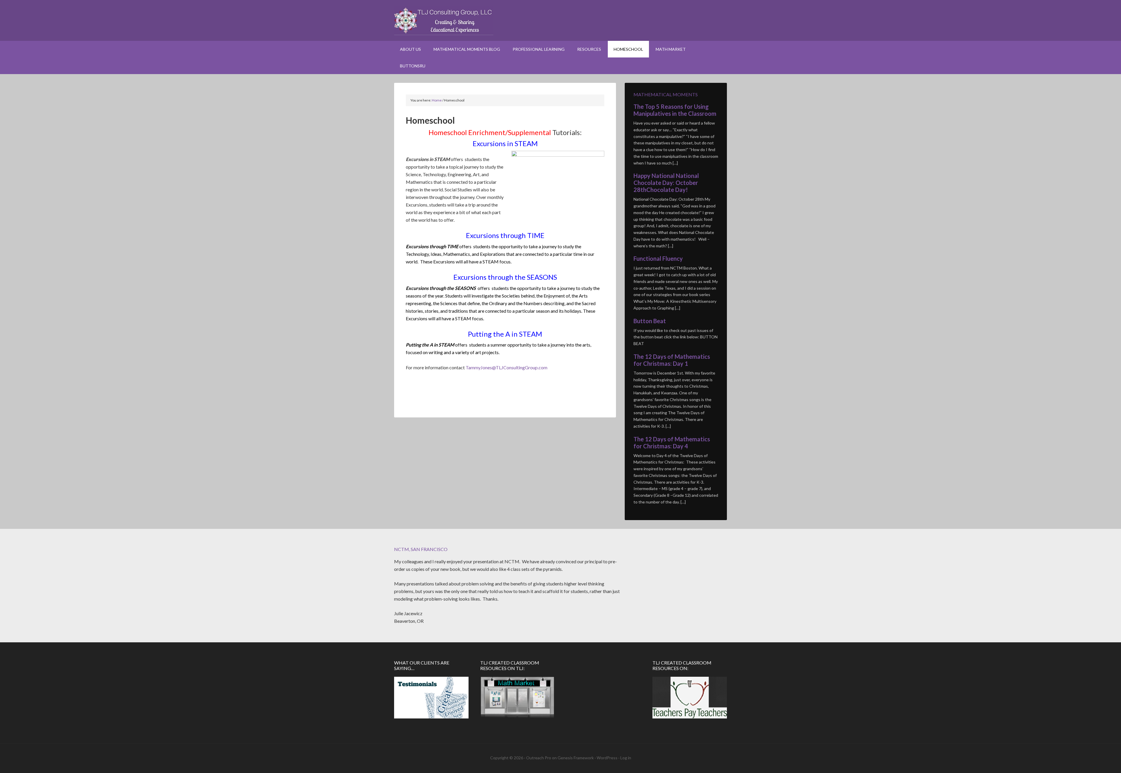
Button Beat (649, 320)
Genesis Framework (576, 757)
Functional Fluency (658, 258)
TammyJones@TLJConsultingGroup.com (507, 367)
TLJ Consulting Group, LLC (560, 20)
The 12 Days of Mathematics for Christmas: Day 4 (671, 443)
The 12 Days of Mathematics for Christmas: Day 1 (671, 360)
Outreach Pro (538, 757)
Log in (625, 757)
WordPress (607, 757)
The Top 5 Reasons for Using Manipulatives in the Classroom (674, 110)
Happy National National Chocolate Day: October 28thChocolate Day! (666, 182)
